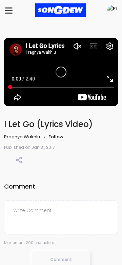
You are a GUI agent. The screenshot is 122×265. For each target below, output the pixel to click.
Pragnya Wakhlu (22, 137)
